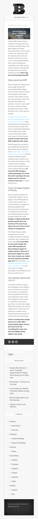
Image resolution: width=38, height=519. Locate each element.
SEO (13, 494)
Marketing (13, 434)
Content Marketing (18, 438)
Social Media (14, 456)
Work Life (15, 430)
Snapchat (15, 477)
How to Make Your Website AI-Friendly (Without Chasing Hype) (19, 391)
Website (12, 486)
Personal (13, 447)
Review (14, 451)
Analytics (15, 460)
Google (9, 341)
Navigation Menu (20, 17)
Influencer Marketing (18, 443)
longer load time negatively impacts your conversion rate (19, 263)
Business (13, 421)
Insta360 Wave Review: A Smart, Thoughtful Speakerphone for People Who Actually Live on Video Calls (19, 372)
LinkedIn (14, 473)
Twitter (16, 341)
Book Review (16, 426)
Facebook (13, 341)
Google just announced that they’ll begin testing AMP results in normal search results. (18, 119)
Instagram (15, 468)
